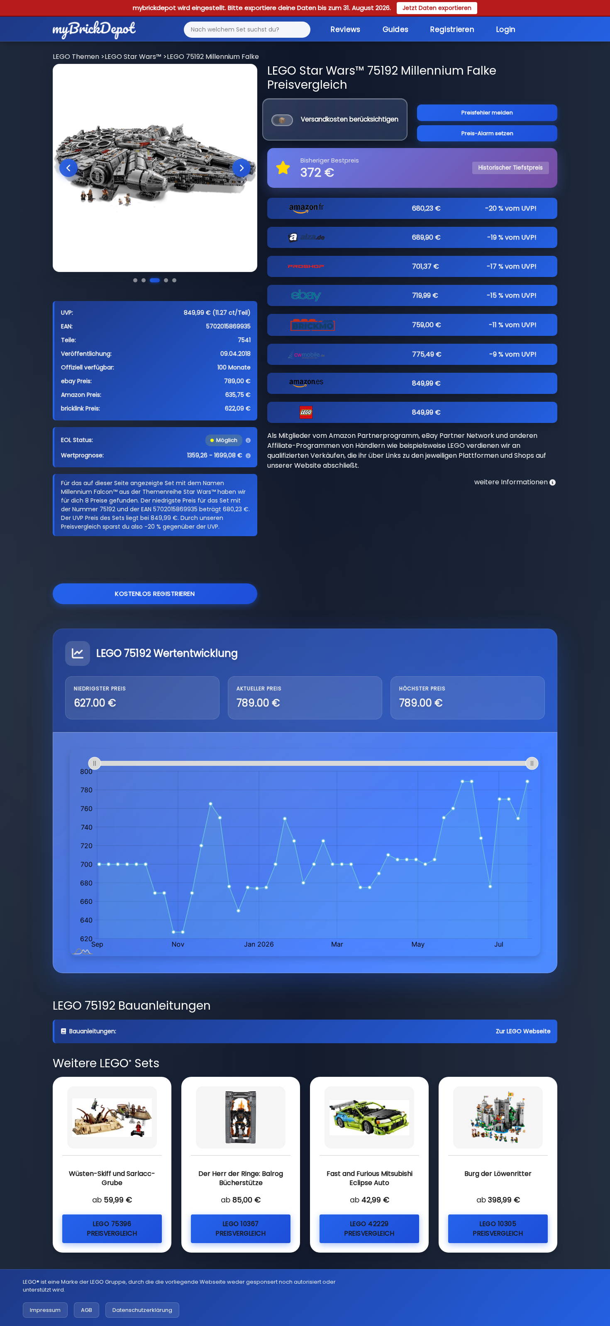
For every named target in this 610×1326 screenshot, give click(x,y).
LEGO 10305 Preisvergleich (498, 1228)
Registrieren (452, 29)
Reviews (345, 29)
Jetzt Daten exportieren (437, 8)
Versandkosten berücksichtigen (349, 119)
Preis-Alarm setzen (487, 133)
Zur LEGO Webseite (523, 1031)
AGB (86, 1310)
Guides (396, 29)
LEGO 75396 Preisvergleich (112, 1228)
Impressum (45, 1310)
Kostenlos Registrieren (155, 593)
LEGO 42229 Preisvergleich (369, 1228)
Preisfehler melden (487, 113)
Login (506, 29)
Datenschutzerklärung (142, 1310)
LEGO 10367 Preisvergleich (241, 1228)
